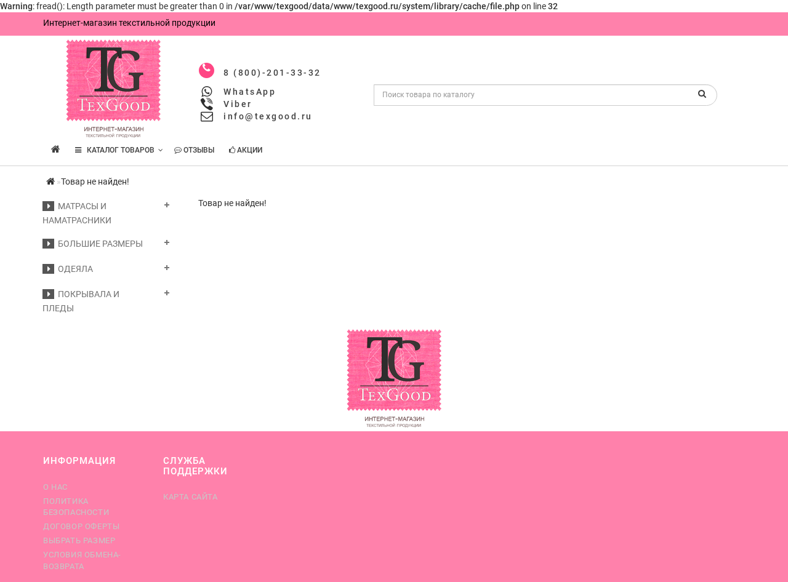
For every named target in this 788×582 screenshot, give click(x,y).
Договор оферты (81, 526)
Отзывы (198, 150)
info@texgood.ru (268, 116)
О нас (55, 487)
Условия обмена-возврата (82, 560)
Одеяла (73, 269)
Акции (248, 150)
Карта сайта (190, 496)
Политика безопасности (76, 506)
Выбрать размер (79, 540)
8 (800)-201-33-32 (272, 73)
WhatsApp (249, 92)
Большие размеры (98, 244)
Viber (237, 104)
